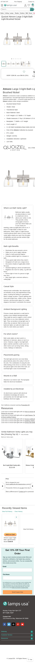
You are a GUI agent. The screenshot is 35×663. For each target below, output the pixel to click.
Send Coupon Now (17, 592)
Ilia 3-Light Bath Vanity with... (12, 465)
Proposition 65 (25, 405)
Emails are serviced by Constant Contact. (20, 587)
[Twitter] (9, 624)
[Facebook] (4, 624)
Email (4, 566)
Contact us (22, 491)
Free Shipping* (18, 1)
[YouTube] (22, 624)
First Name (6, 574)
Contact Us (31, 1)
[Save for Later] (24, 72)
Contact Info (7, 616)
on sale (22, 488)
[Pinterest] (18, 624)
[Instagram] (13, 624)
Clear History (18, 511)
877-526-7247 (4, 1)
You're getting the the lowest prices (16, 484)
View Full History (7, 511)
